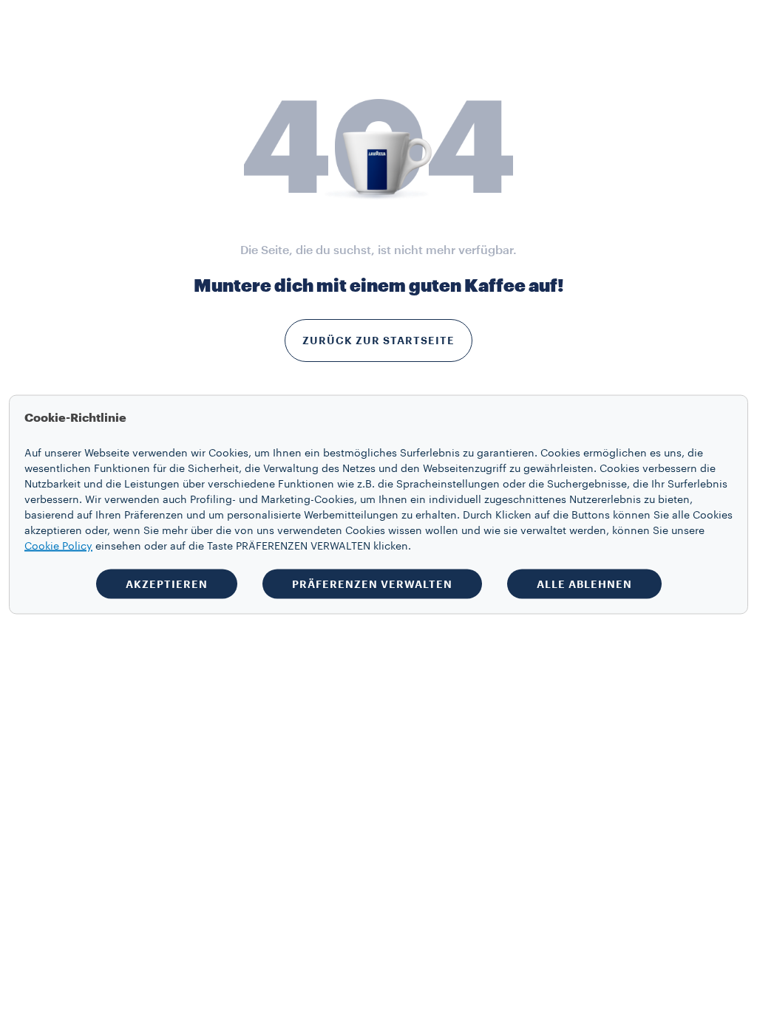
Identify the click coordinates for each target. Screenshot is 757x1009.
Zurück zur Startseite (378, 340)
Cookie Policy (58, 546)
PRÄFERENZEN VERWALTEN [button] (372, 584)
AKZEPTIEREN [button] (167, 584)
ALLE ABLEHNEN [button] (584, 584)
